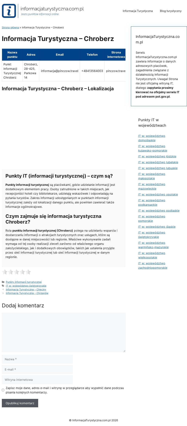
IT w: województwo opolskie (158, 194)
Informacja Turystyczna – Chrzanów (27, 293)
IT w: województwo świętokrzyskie (26, 285)
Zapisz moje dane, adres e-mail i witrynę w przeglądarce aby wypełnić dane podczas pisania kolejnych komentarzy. (65, 390)
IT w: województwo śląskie (156, 226)
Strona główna (10, 27)
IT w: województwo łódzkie (157, 156)
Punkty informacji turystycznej (24, 281)
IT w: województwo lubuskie (158, 168)
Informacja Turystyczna (138, 11)
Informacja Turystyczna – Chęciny (26, 289)
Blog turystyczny (171, 11)
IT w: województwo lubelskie (158, 162)
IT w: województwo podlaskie (159, 210)
